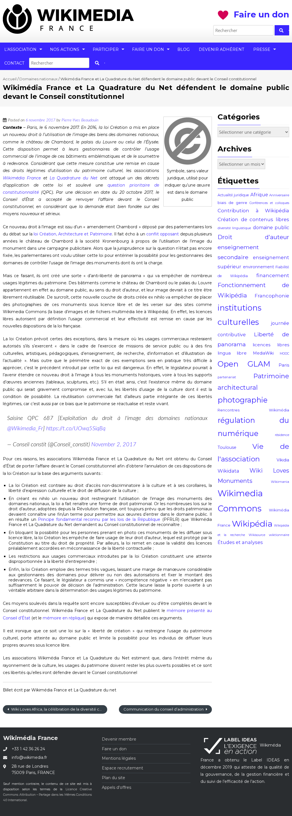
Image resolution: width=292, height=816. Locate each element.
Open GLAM (244, 364)
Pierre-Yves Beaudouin (80, 120)
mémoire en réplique (64, 618)
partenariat (227, 377)
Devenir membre (119, 739)
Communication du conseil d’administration (163, 709)
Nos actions (64, 49)
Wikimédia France (22, 178)
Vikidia (283, 460)
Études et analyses (240, 542)
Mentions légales (119, 758)
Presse (261, 49)
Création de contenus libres (253, 219)
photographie (242, 399)
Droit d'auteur (253, 237)
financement (272, 275)
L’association (20, 49)
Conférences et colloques (269, 203)
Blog (183, 49)
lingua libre (232, 353)
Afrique (259, 194)
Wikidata (228, 471)
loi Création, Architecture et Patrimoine (73, 234)
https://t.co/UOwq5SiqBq (76, 428)
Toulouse (227, 447)
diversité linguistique (234, 228)
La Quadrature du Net (74, 178)
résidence (282, 435)
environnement (258, 266)
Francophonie (272, 296)
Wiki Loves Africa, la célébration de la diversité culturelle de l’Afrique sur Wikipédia (58, 709)
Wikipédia (252, 524)
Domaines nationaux (38, 79)
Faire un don (148, 49)
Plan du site (113, 777)
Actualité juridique (233, 195)
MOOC (284, 353)
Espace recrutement (122, 768)
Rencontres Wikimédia (253, 410)
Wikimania (280, 482)
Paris (284, 365)
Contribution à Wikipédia (253, 210)
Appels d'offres (116, 787)
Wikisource (257, 535)
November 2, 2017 (113, 444)
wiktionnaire (279, 535)
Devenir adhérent (221, 49)
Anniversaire (279, 195)
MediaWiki (263, 353)
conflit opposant (162, 234)
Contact (14, 63)
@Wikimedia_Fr (25, 428)
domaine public (271, 227)
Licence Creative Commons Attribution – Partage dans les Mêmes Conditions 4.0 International (47, 794)
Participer (106, 49)
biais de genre (232, 202)
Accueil (10, 79)
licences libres (271, 344)
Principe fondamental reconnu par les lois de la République (99, 519)
